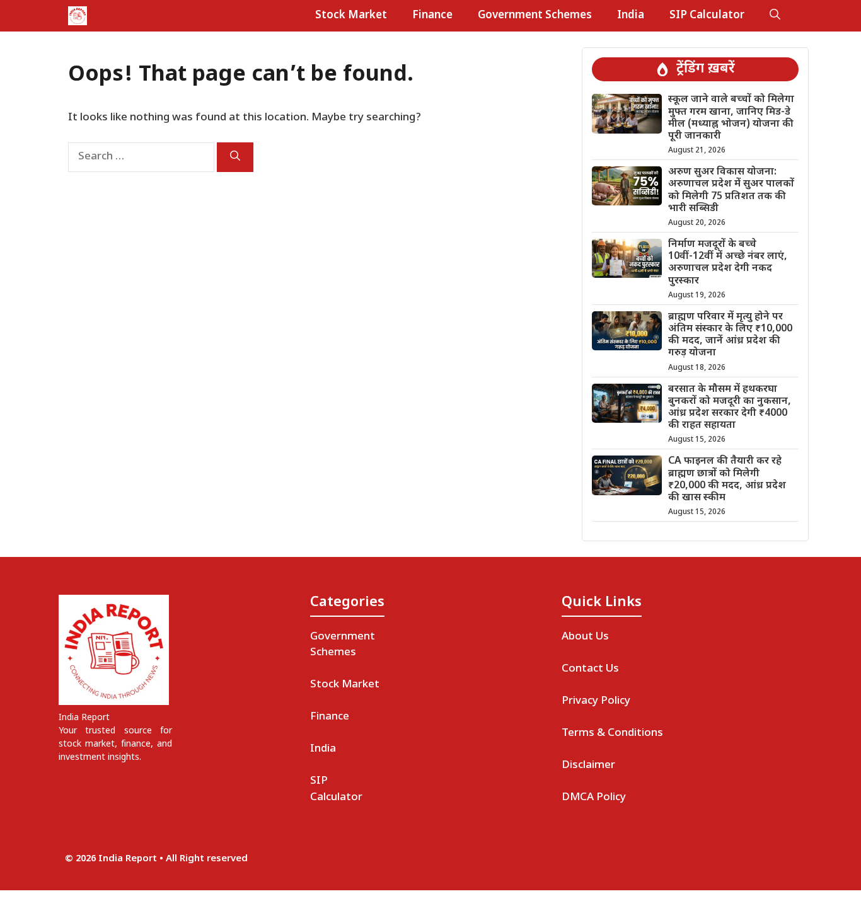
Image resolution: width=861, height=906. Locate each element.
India (630, 16)
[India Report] (77, 16)
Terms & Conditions (612, 733)
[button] (775, 16)
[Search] (235, 157)
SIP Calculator (706, 16)
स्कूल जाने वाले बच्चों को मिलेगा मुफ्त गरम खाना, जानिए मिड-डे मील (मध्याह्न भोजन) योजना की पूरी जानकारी (731, 118)
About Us (585, 637)
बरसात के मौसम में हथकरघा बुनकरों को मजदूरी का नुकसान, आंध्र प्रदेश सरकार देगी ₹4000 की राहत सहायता (729, 408)
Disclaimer (588, 765)
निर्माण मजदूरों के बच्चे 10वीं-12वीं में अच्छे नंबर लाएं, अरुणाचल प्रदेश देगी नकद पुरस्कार (727, 263)
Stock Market (351, 16)
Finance (432, 16)
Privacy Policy (596, 701)
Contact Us (590, 669)
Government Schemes (535, 16)
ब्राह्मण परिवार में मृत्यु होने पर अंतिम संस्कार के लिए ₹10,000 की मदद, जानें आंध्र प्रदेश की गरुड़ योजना (730, 335)
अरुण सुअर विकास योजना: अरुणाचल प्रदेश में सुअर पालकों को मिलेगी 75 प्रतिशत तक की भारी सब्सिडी (731, 190)
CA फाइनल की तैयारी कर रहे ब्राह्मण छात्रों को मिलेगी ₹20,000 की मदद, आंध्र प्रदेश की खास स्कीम (727, 480)
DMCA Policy (594, 798)
